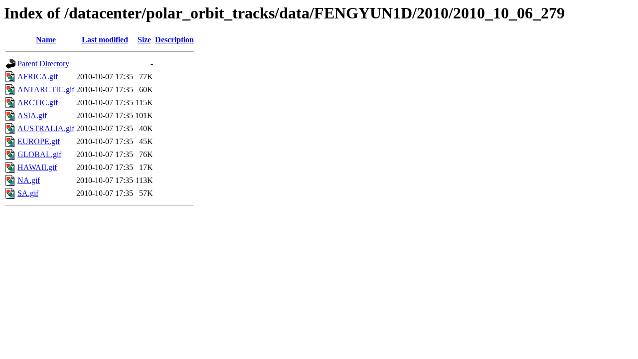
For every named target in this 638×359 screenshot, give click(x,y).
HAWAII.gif (37, 167)
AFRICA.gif (37, 76)
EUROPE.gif (38, 141)
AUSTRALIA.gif (45, 128)
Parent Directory (43, 63)
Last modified (105, 39)
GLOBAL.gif (39, 154)
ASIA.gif (32, 115)
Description (174, 39)
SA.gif (27, 193)
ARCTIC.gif (37, 102)
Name (46, 39)
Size (144, 39)
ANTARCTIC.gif (45, 89)
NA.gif (28, 180)
